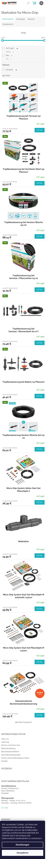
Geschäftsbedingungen (10, 755)
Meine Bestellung (8, 748)
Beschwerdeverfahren (10, 752)
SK (7, 808)
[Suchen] (28, 3)
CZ (2, 808)
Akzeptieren (22, 853)
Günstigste (20, 19)
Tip (9, 59)
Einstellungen (22, 845)
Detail (39, 130)
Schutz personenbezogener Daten (15, 758)
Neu (9, 55)
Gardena (11, 70)
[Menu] (41, 3)
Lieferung (5, 742)
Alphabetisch (8, 24)
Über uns (5, 739)
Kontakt (4, 761)
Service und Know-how (10, 745)
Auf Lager (12, 48)
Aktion (10, 52)
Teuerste (31, 19)
